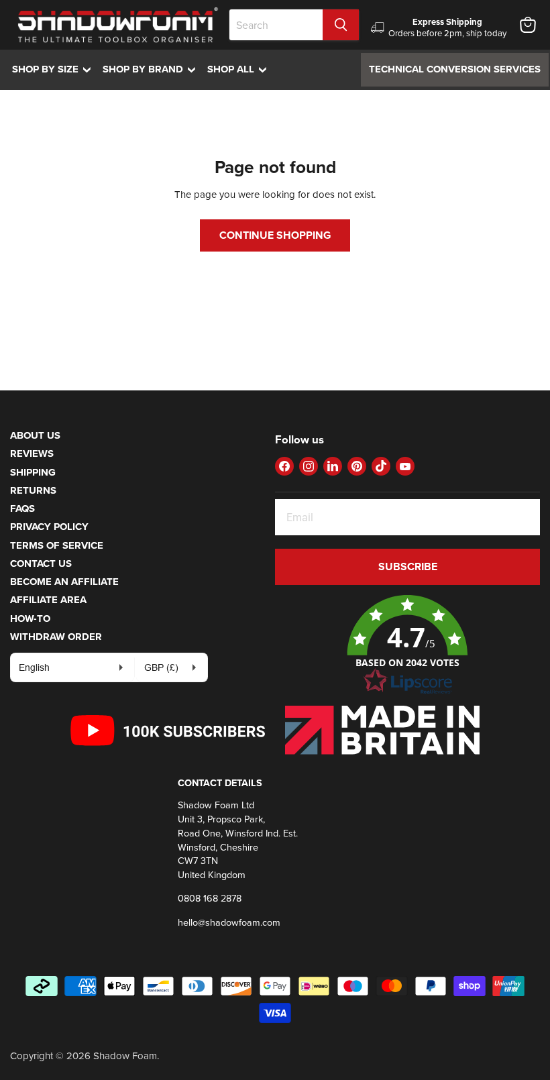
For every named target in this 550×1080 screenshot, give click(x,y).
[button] (407, 645)
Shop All (240, 69)
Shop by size (54, 69)
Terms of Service (56, 545)
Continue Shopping (275, 235)
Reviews (32, 453)
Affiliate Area (48, 599)
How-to (30, 618)
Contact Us (41, 563)
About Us (35, 435)
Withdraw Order (56, 636)
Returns (33, 490)
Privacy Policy (49, 526)
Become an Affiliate (64, 581)
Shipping (33, 472)
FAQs (22, 508)
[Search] (341, 24)
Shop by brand (152, 69)
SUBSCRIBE (407, 566)
